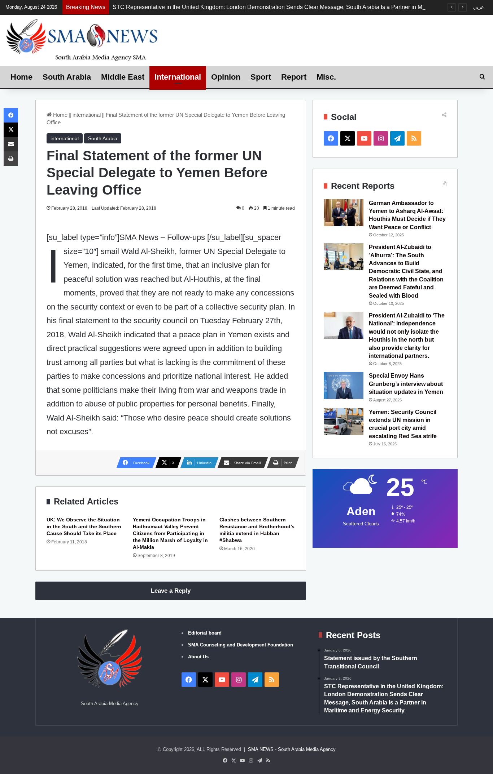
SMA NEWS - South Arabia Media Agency (292, 749)
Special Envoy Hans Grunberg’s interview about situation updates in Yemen (406, 384)
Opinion (225, 76)
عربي (478, 7)
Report (293, 76)
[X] (11, 130)
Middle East (122, 76)
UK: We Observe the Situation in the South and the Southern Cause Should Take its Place (84, 526)
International (177, 76)
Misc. (326, 76)
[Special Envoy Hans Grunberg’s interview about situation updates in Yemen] (343, 385)
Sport (260, 76)
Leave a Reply (171, 590)
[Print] (11, 158)
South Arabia (67, 76)
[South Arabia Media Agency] (82, 39)
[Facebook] (11, 115)
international (87, 115)
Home (21, 76)
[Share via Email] (11, 144)
